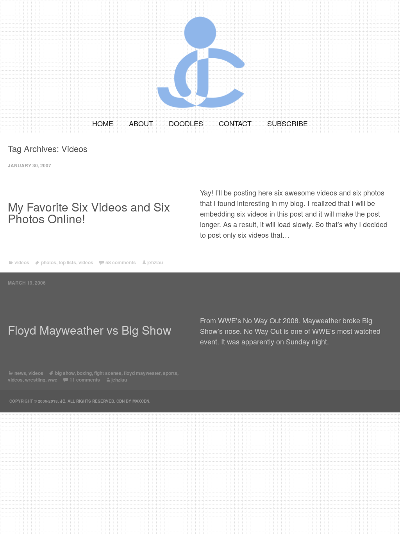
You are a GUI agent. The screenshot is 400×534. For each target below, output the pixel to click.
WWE (52, 379)
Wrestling (35, 379)
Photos (48, 262)
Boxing (84, 372)
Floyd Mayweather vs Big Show (89, 330)
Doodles (186, 123)
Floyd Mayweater (142, 372)
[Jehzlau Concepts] (200, 56)
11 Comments (85, 379)
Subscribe (287, 123)
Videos (21, 262)
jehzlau (155, 262)
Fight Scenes (107, 372)
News (20, 372)
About (141, 123)
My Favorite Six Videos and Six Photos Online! (89, 212)
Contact (235, 123)
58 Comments (120, 262)
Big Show (65, 372)
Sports (170, 372)
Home (102, 123)
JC (62, 401)
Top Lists (67, 262)
